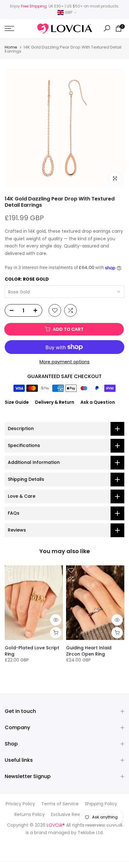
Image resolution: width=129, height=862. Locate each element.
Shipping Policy (101, 804)
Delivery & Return (54, 402)
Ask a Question (97, 402)
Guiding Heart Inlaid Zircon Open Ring (88, 651)
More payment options (64, 362)
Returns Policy (29, 815)
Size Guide (17, 402)
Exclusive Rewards (70, 815)
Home (11, 47)
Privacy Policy (20, 804)
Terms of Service (60, 804)
